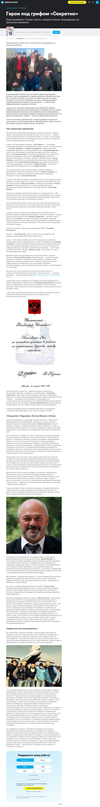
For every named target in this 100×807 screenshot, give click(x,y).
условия (44, 783)
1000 (42, 767)
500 (24, 771)
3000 (24, 767)
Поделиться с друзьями (33, 791)
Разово (43, 760)
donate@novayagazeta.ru (38, 796)
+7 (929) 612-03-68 (25, 798)
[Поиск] (93, 2)
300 (42, 771)
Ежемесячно (25, 760)
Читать (56, 32)
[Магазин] (89, 2)
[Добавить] (97, 2)
